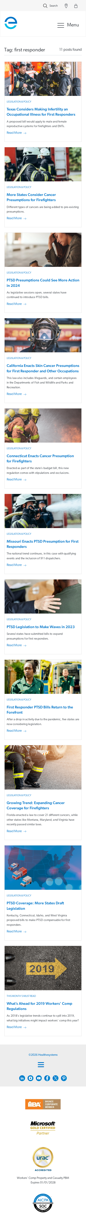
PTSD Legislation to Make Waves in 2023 (41, 627)
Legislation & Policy (19, 102)
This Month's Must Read (21, 996)
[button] (17, 133)
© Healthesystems (43, 1055)
